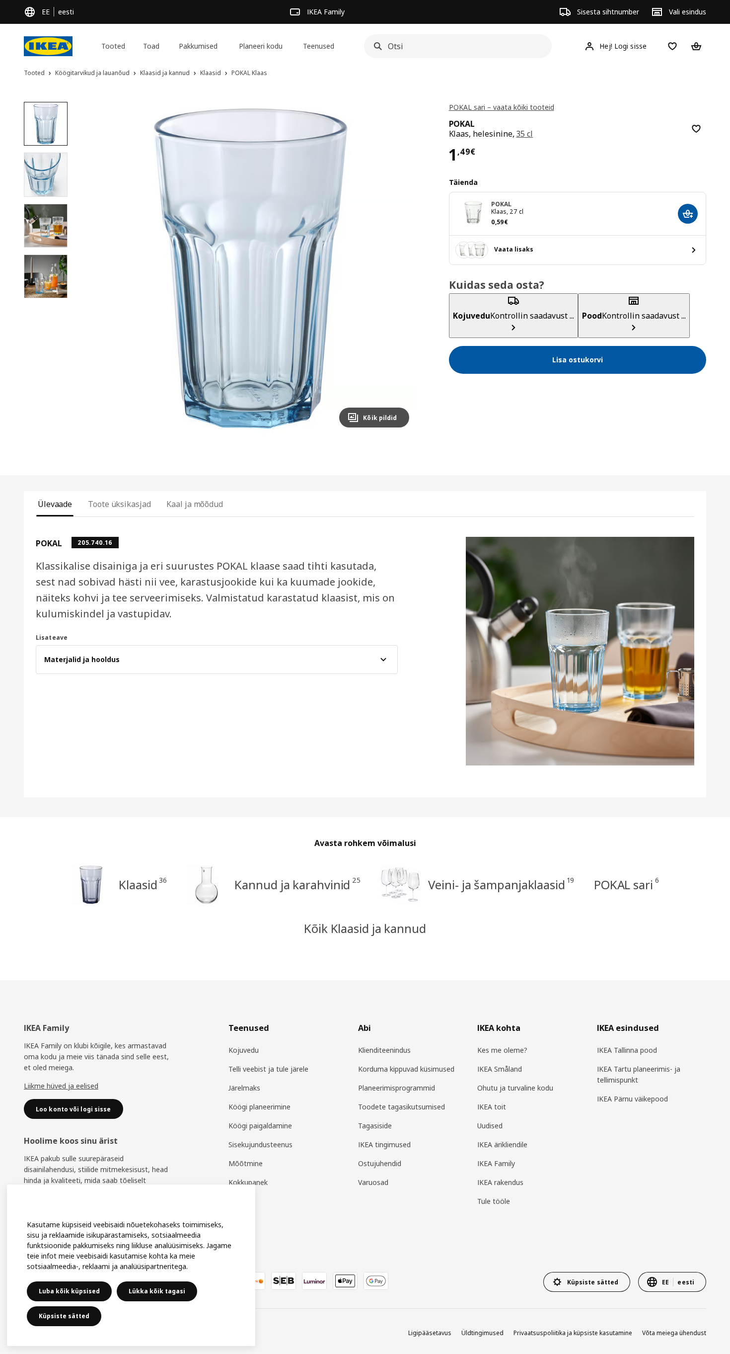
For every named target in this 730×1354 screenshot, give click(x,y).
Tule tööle (493, 1201)
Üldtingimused (482, 1333)
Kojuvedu (243, 1050)
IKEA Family (496, 1163)
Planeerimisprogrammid (396, 1088)
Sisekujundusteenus (260, 1144)
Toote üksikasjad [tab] (119, 504)
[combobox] (455, 46)
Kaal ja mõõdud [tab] (194, 504)
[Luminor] (314, 1281)
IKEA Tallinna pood (627, 1050)
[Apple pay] (345, 1281)
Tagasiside (375, 1125)
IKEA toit (491, 1106)
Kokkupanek (248, 1182)
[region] (250, 268)
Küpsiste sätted (64, 1316)
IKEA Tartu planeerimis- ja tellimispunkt (638, 1074)
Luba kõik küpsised (69, 1291)
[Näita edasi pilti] (397, 268)
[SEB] (283, 1281)
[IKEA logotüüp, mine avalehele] (48, 46)
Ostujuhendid (379, 1163)
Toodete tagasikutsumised (401, 1106)
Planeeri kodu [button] (261, 46)
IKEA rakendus (500, 1182)
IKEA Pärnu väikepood (632, 1098)
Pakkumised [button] (198, 46)
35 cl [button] (524, 134)
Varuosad (373, 1182)
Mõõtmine (245, 1163)
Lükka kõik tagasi (157, 1291)
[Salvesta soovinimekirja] (696, 129)
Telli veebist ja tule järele (268, 1069)
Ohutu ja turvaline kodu (515, 1088)
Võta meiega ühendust (674, 1333)
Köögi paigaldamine (260, 1125)
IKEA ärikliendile (502, 1144)
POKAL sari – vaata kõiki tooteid (501, 107)
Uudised (490, 1125)
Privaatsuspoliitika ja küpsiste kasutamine (572, 1333)
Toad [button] (151, 46)
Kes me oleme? (502, 1050)
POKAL (501, 204)
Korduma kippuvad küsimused (406, 1069)
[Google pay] (376, 1281)
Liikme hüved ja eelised (61, 1086)
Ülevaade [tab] (55, 504)
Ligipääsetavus (429, 1333)
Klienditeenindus (384, 1050)
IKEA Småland (499, 1069)
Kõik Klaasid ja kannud (365, 928)
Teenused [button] (318, 46)
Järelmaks (244, 1088)
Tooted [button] (113, 46)
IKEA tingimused (384, 1144)
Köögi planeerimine (259, 1106)
